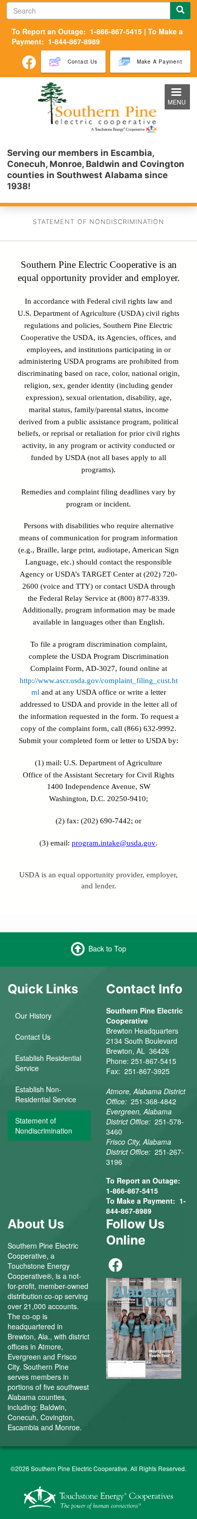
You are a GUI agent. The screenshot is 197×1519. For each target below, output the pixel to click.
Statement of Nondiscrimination (43, 1125)
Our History (33, 1015)
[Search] (180, 10)
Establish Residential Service (48, 1063)
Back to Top (107, 948)
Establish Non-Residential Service (45, 1094)
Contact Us (33, 1037)
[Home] (98, 107)
